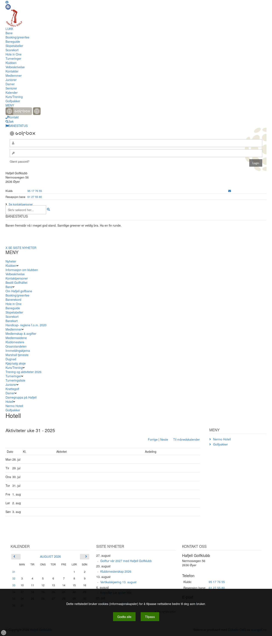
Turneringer (13, 58)
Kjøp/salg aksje (16, 363)
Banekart (12, 321)
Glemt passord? (19, 161)
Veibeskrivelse (15, 67)
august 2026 (50, 556)
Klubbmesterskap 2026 (115, 571)
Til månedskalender (186, 439)
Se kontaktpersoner (21, 204)
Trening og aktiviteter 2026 (23, 372)
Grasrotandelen (16, 346)
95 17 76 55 (34, 191)
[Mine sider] (7, 2)
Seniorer (11, 88)
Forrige (153, 439)
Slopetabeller (14, 46)
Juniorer (11, 80)
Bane (9, 33)
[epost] (229, 191)
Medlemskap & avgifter (21, 333)
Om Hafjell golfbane (19, 291)
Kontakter (12, 71)
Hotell (9, 401)
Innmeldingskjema (18, 350)
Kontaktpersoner (17, 278)
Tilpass (150, 616)
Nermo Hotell (14, 406)
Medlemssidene (16, 338)
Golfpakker (13, 101)
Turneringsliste (15, 380)
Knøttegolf (12, 389)
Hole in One (13, 54)
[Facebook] (8, 7)
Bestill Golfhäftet (16, 282)
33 (13, 585)
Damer (10, 84)
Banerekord (13, 299)
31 (13, 572)
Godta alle (124, 616)
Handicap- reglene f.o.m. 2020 (26, 325)
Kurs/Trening (14, 97)
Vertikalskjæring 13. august (118, 582)
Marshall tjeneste (17, 355)
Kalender (12, 92)
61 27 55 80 (34, 197)
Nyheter (11, 261)
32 (13, 578)
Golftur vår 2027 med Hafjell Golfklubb (126, 561)
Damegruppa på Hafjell (21, 397)
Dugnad (11, 359)
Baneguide (13, 41)
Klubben (11, 63)
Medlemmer (14, 75)
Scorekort (12, 50)
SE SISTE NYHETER (22, 248)
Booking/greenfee (17, 37)
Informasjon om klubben (22, 270)
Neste (164, 439)
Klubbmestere (15, 342)
